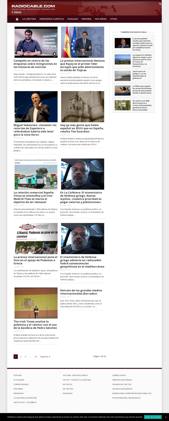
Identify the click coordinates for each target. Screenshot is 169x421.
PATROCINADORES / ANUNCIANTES (126, 398)
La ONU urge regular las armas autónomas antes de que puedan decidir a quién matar (142, 89)
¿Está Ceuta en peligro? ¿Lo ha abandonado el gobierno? (139, 74)
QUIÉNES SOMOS (119, 375)
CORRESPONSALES (21, 384)
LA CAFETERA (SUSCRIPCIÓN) (25, 398)
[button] (160, 3)
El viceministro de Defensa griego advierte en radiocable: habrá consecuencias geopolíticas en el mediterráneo (82, 261)
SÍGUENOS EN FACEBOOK (122, 389)
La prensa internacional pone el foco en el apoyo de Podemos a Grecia (35, 260)
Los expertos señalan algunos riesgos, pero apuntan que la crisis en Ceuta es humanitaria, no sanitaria (142, 60)
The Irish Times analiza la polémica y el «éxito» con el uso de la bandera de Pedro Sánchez (35, 325)
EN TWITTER (68, 389)
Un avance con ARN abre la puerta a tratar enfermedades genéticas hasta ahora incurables (142, 105)
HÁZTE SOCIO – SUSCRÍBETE (25, 402)
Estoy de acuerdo (152, 417)
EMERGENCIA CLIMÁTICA (52, 19)
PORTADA (18, 375)
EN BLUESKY (67, 393)
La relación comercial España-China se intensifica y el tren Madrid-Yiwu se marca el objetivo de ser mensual (34, 197)
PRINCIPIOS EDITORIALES (122, 380)
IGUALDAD (73, 19)
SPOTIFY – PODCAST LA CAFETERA (77, 380)
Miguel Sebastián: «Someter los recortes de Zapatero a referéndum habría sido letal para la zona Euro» (35, 129)
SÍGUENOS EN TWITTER (121, 384)
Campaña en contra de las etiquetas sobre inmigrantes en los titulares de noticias (35, 64)
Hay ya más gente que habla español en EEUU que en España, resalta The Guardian (82, 128)
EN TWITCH (67, 384)
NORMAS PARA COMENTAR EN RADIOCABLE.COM (131, 393)
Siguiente (44, 356)
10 (36, 356)
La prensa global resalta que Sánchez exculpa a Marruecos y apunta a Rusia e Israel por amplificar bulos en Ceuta (142, 44)
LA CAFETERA (29, 19)
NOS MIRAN (100, 19)
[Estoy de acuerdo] (165, 417)
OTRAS (113, 19)
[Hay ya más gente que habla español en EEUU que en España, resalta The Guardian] (82, 106)
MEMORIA (86, 19)
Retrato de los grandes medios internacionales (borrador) (81, 292)
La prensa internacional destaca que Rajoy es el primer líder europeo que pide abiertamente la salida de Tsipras (82, 65)
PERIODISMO (19, 393)
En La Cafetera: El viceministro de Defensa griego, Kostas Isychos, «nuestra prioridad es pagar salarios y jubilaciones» (81, 197)
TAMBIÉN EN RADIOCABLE (133, 32)
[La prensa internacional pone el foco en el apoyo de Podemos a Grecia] (36, 238)
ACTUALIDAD (19, 380)
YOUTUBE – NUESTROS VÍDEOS (75, 375)
